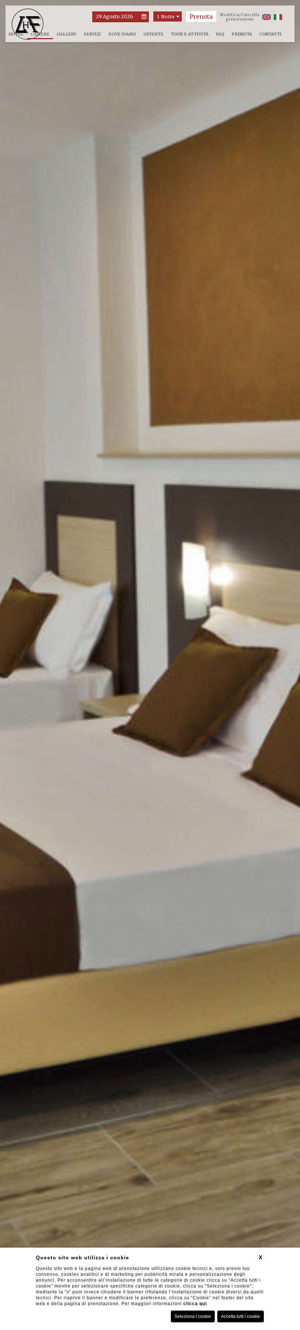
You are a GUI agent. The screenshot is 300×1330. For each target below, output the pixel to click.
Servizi (92, 34)
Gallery (66, 34)
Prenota (242, 34)
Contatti (270, 34)
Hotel (15, 34)
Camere (40, 34)
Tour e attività (190, 34)
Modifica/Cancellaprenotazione (240, 17)
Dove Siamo (122, 34)
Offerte (153, 34)
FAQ (220, 34)
